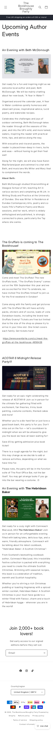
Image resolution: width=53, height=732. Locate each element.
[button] (6, 7)
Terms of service (20, 720)
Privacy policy (38, 716)
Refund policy (24, 716)
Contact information (27, 724)
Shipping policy (36, 720)
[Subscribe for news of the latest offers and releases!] (44, 653)
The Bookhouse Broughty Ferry (25, 712)
